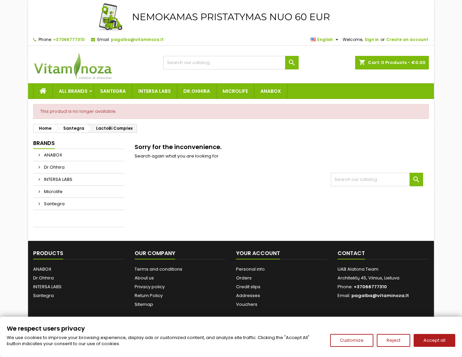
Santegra (113, 91)
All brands (73, 91)
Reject (393, 340)
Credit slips (248, 287)
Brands (44, 143)
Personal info (250, 269)
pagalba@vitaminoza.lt (137, 39)
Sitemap (144, 304)
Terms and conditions (158, 269)
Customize (352, 340)
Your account (258, 253)
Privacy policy (150, 287)
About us (144, 278)
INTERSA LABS (154, 91)
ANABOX (270, 91)
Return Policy (149, 295)
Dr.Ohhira (196, 91)
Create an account (407, 39)
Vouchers (246, 304)
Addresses (248, 295)
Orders (244, 278)
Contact (351, 253)
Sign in (372, 39)
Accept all (434, 340)
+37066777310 (69, 39)
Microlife (235, 91)
